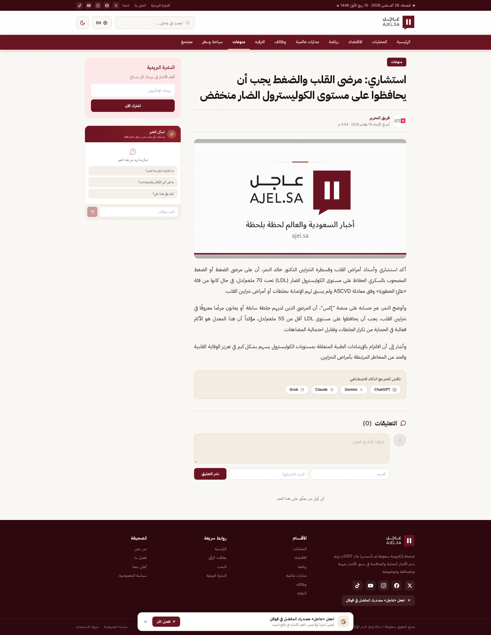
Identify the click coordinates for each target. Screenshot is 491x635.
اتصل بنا (140, 5)
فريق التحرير (380, 117)
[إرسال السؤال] (92, 212)
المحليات (379, 41)
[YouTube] (88, 5)
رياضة (334, 41)
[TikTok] (79, 5)
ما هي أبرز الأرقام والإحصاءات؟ (156, 182)
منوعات (238, 41)
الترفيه (260, 41)
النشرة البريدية (160, 5)
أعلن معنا (139, 566)
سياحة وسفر (212, 41)
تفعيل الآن (166, 621)
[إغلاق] (145, 621)
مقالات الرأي (217, 557)
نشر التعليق (210, 473)
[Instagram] (97, 5)
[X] (116, 5)
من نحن (140, 548)
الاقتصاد (355, 41)
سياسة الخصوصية (133, 575)
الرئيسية (403, 41)
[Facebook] (106, 5)
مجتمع (187, 41)
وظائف (280, 41)
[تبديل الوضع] (82, 22)
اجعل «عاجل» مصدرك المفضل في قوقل (378, 600)
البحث (221, 566)
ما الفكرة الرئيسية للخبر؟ (160, 171)
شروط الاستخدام (87, 626)
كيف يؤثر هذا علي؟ (163, 194)
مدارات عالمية (307, 41)
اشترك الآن (133, 105)
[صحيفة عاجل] (398, 22)
